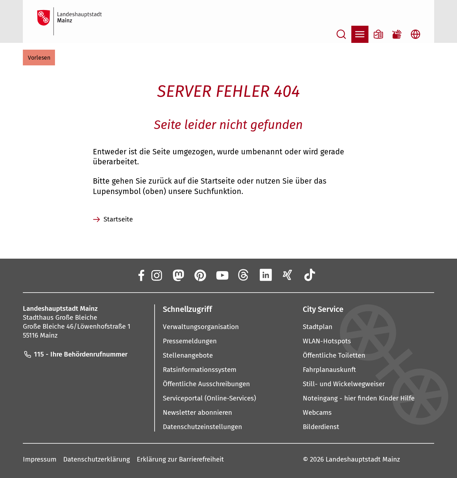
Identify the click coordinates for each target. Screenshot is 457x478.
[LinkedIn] (265, 275)
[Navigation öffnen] (359, 34)
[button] (39, 57)
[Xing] (287, 275)
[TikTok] (309, 275)
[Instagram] (156, 275)
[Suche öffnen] (341, 34)
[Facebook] (140, 275)
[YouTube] (221, 275)
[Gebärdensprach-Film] (397, 34)
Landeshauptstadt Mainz (363, 459)
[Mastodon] (177, 275)
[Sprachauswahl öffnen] (415, 34)
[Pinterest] (200, 275)
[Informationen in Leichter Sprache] (378, 34)
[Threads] (243, 275)
